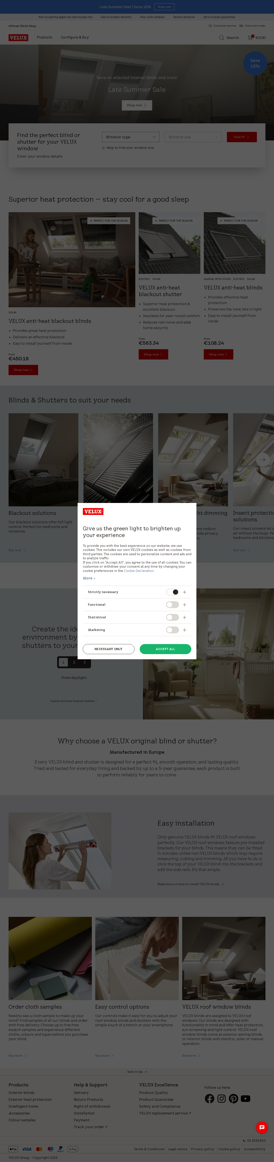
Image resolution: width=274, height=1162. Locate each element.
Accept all (165, 649)
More (88, 578)
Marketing (96, 630)
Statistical (97, 617)
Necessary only (108, 649)
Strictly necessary (103, 592)
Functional (97, 605)
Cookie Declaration (139, 571)
